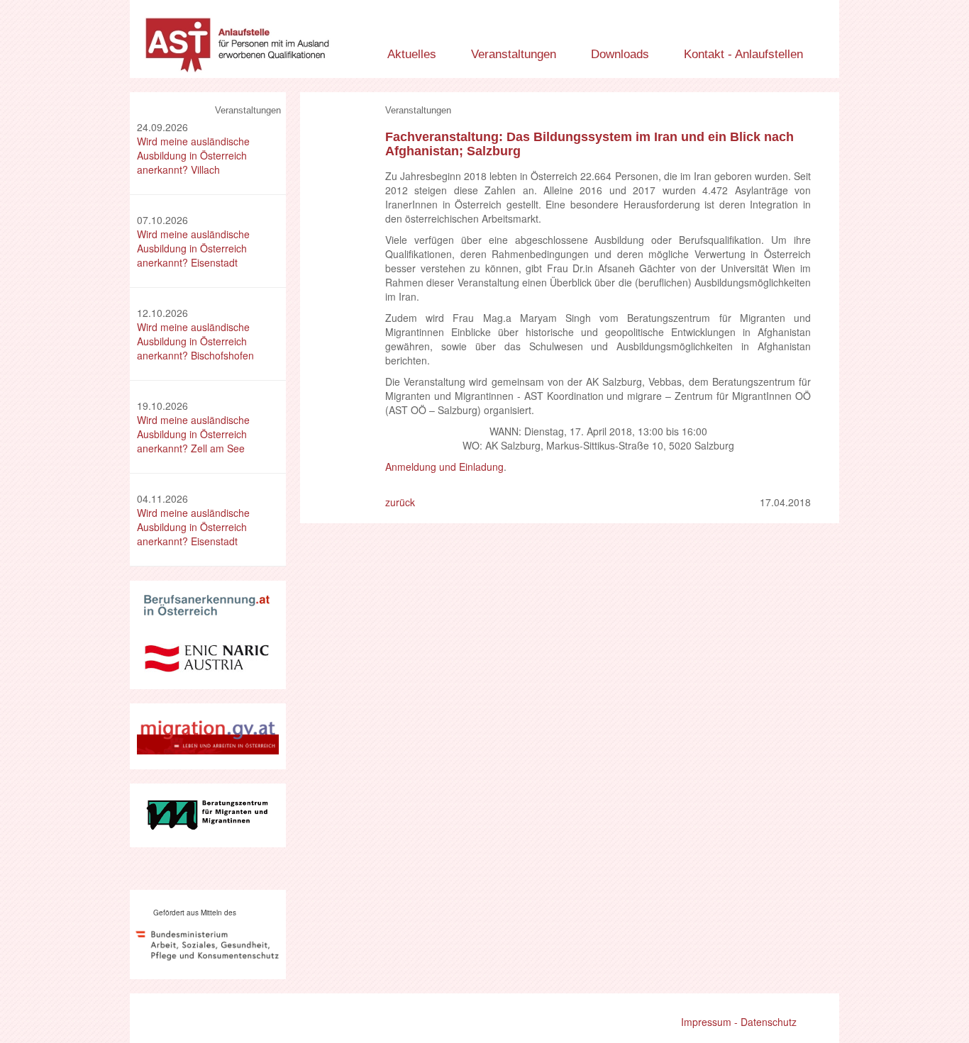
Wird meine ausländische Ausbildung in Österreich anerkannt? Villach (193, 155)
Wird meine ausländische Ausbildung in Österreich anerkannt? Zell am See (193, 434)
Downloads (620, 54)
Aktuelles (411, 54)
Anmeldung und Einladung (444, 466)
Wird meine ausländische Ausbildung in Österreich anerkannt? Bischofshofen (195, 341)
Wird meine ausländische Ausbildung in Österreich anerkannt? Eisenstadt (193, 248)
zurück (400, 502)
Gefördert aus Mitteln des (194, 912)
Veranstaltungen (513, 54)
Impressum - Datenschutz (739, 1022)
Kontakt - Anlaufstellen (743, 54)
